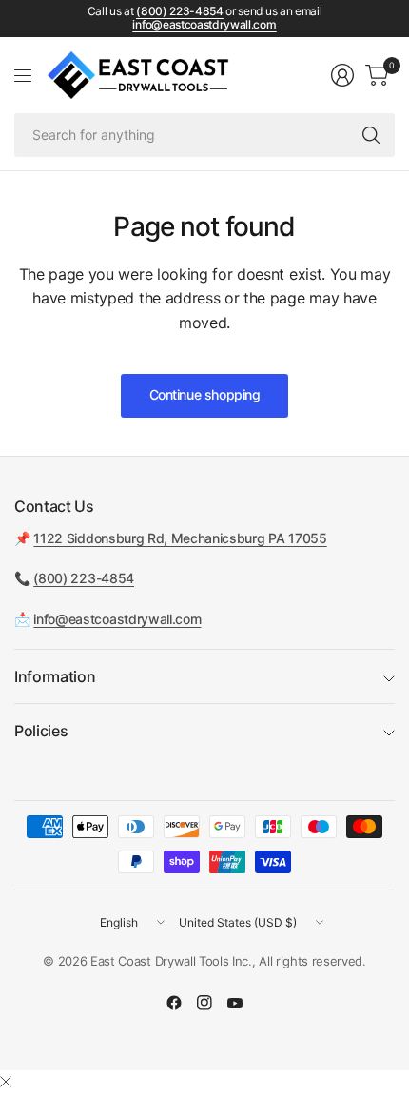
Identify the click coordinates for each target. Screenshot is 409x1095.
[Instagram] (204, 1002)
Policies (41, 730)
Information (54, 676)
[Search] (371, 135)
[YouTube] (235, 1002)
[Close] (5, 1081)
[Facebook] (174, 1002)
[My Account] (342, 75)
